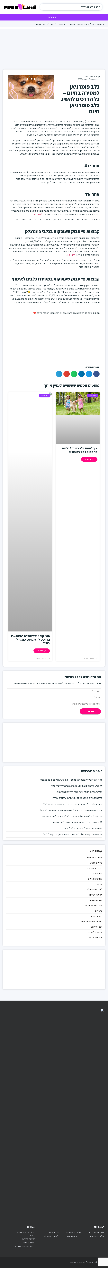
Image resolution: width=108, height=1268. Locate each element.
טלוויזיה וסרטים (95, 879)
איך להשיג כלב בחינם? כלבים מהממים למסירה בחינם (79, 450)
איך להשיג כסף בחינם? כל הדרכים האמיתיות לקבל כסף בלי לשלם (72, 834)
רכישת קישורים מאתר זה (24, 1246)
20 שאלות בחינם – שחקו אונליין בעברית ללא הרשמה (77, 822)
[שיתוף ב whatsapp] (74, 374)
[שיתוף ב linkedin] (81, 374)
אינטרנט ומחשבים (94, 857)
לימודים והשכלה (94, 889)
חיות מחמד (99, 24)
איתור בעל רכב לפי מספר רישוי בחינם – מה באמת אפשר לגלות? (72, 804)
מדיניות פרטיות (28, 1239)
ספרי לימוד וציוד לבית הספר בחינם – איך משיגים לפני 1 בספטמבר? (71, 780)
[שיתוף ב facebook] (96, 374)
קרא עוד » (89, 459)
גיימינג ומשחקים (94, 868)
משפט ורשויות (95, 900)
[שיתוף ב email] (66, 374)
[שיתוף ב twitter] (89, 374)
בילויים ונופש (96, 863)
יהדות (99, 884)
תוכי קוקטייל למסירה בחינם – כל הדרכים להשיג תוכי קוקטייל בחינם (30, 639)
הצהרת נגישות (29, 1242)
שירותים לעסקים (94, 932)
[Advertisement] (54, 48)
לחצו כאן (38, 214)
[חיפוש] (45, 7)
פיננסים (98, 911)
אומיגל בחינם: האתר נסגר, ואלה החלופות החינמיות (79, 792)
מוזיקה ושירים (95, 895)
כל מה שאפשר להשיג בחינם (25, 1234)
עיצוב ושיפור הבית (93, 905)
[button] (54, 17)
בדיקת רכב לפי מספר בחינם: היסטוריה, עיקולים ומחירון (77, 798)
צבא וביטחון (96, 916)
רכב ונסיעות (96, 927)
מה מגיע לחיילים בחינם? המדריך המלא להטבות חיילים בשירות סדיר (71, 816)
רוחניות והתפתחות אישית (91, 921)
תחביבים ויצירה (95, 937)
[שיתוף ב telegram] (59, 374)
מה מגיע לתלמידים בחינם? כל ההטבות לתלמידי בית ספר (76, 786)
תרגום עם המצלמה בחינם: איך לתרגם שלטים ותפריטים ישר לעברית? (71, 810)
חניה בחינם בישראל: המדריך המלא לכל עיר (82, 828)
